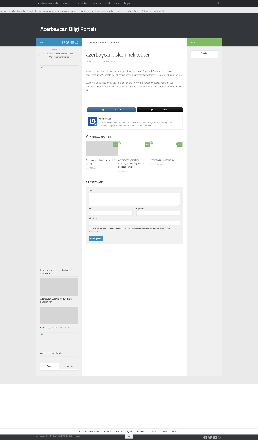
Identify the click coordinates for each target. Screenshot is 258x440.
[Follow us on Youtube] (72, 42)
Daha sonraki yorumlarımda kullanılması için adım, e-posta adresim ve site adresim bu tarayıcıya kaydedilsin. (129, 230)
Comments (68, 366)
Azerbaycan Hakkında (48, 3)
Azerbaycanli (95, 62)
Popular (49, 366)
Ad (90, 208)
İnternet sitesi (94, 218)
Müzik (107, 3)
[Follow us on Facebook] (63, 42)
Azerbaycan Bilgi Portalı (68, 29)
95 (181, 144)
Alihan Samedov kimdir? (51, 353)
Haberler (65, 3)
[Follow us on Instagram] (76, 42)
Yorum (92, 190)
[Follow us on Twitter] (67, 42)
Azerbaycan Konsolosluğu (162, 160)
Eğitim (85, 3)
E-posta (140, 208)
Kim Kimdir (96, 3)
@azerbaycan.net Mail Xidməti (55, 327)
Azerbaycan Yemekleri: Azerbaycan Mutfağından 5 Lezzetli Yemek (131, 163)
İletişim (127, 3)
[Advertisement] (129, 404)
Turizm (117, 3)
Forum (76, 3)
